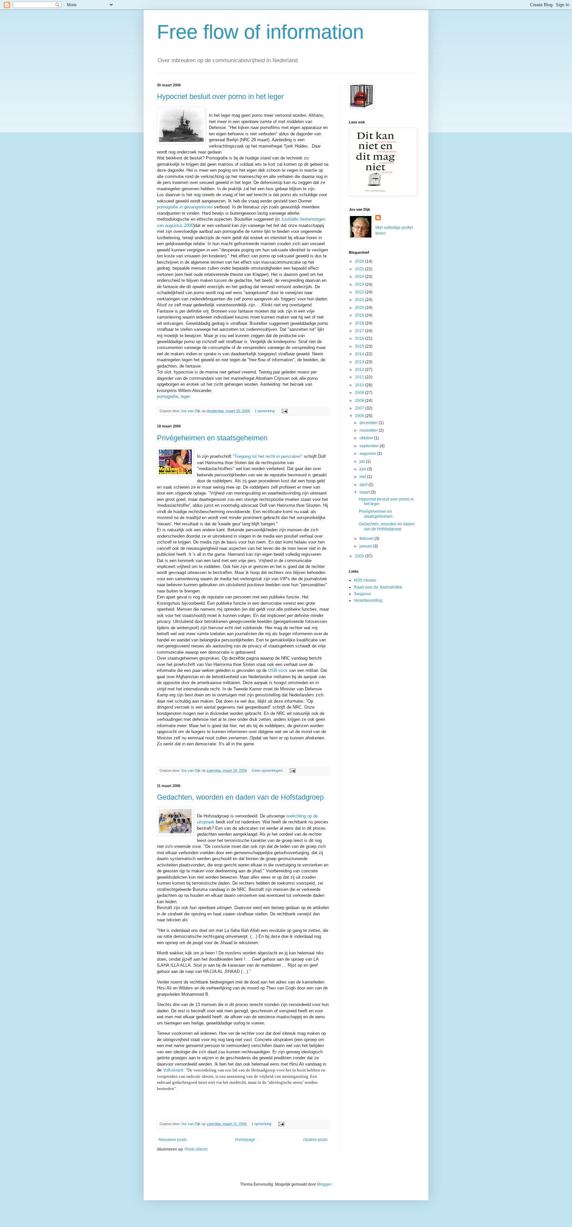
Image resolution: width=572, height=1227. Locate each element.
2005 (360, 556)
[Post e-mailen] (284, 411)
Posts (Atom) (196, 1149)
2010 (360, 385)
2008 (360, 400)
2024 (360, 276)
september (369, 446)
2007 (360, 408)
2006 (360, 416)
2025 (360, 269)
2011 (360, 377)
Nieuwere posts (173, 1139)
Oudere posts (315, 1139)
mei (363, 476)
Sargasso (362, 594)
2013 (360, 362)
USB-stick (278, 670)
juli (362, 461)
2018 (360, 323)
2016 (360, 338)
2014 (360, 354)
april (363, 484)
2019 (360, 315)
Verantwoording (368, 600)
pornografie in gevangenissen (185, 206)
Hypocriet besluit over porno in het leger (220, 96)
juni (363, 469)
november (369, 430)
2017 (360, 331)
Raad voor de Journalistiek (378, 587)
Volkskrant (173, 1070)
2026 (360, 261)
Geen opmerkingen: (268, 770)
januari (366, 546)
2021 (360, 299)
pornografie (167, 396)
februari (366, 538)
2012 (360, 369)
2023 (360, 284)
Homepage (245, 1139)
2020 (360, 307)
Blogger (324, 1184)
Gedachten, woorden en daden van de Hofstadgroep (240, 797)
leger (185, 396)
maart (365, 492)
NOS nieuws (365, 580)
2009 (360, 392)
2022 (360, 292)
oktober (366, 438)
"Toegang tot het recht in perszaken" (268, 456)
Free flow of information (260, 32)
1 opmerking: (265, 411)
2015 (360, 346)
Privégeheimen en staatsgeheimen (212, 438)
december (369, 422)
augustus (368, 453)
